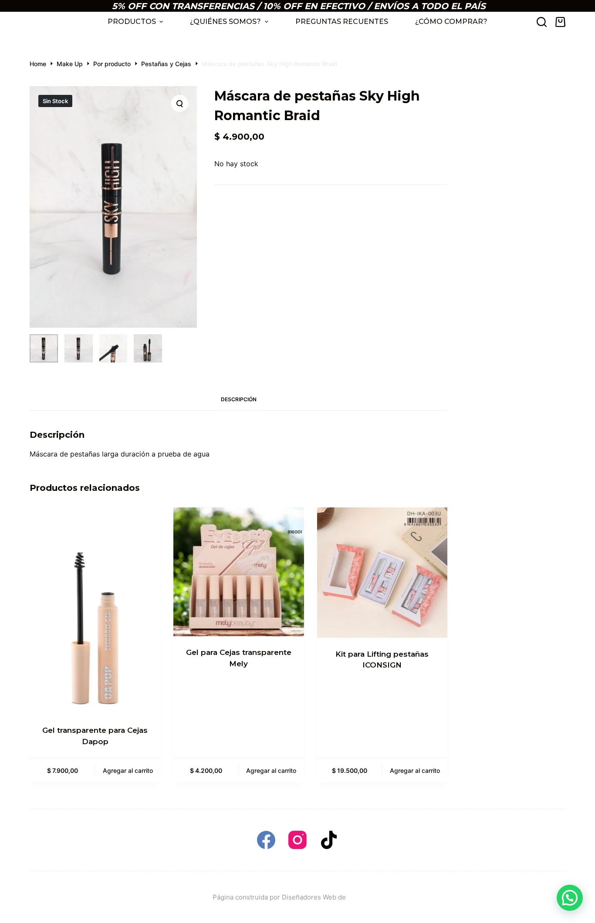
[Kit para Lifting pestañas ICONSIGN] (382, 572)
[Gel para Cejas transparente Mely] (238, 571)
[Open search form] (542, 22)
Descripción (239, 399)
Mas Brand (365, 897)
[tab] (238, 400)
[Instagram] (297, 840)
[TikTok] (329, 840)
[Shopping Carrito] (560, 22)
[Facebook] (266, 840)
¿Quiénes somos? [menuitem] (225, 21)
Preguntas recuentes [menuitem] (341, 21)
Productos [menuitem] (132, 21)
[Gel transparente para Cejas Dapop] (95, 610)
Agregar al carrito (128, 770)
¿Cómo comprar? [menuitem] (451, 21)
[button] (570, 898)
